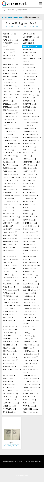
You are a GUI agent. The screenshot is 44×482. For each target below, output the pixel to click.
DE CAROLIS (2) (30, 134)
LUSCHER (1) (10, 232)
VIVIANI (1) (30, 406)
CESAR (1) (10, 110)
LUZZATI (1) (30, 232)
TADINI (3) (9, 375)
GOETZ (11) (29, 183)
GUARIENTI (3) (10, 192)
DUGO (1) (28, 153)
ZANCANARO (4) (11, 412)
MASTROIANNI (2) (31, 251)
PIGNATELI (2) (10, 302)
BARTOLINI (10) (10, 64)
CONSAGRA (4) (30, 122)
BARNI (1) (9, 58)
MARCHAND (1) (10, 241)
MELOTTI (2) (29, 256)
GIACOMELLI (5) (30, 180)
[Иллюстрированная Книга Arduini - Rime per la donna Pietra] (12, 430)
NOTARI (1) (9, 281)
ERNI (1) (27, 156)
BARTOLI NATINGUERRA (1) (32, 59)
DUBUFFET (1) (29, 150)
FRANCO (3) (10, 174)
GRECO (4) (10, 189)
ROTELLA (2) (10, 330)
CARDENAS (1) (31, 95)
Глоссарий (38, 461)
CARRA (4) (8, 101)
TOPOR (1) (9, 384)
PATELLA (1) (9, 293)
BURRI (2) (9, 79)
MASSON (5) (9, 250)
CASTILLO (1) (29, 107)
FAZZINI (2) (9, 168)
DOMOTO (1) (9, 147)
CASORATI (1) (30, 104)
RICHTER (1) (9, 320)
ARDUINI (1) (30, 46)
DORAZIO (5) (29, 147)
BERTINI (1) (29, 67)
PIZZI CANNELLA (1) (12, 305)
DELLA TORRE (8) (11, 144)
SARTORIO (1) (11, 339)
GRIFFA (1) (29, 189)
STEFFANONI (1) (30, 360)
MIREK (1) (26, 259)
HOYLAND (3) (29, 208)
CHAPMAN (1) (10, 113)
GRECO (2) (29, 186)
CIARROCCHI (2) (31, 116)
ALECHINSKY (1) (31, 37)
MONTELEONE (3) (31, 265)
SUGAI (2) (28, 366)
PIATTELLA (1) (10, 299)
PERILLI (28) (29, 293)
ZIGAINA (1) (30, 412)
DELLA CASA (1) (31, 140)
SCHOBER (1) (10, 345)
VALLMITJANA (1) (30, 394)
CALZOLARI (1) (31, 89)
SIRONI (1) (8, 354)
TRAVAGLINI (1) (31, 388)
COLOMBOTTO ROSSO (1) (11, 123)
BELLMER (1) (29, 64)
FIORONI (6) (30, 168)
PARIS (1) (11, 290)
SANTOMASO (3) (12, 336)
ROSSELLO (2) (30, 327)
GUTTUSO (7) (10, 202)
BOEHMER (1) (10, 73)
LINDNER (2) (30, 223)
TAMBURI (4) (29, 375)
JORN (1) (28, 214)
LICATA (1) (29, 220)
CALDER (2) (30, 86)
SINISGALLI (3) (31, 351)
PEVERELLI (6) (10, 296)
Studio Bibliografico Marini (13, 17)
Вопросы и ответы (22, 475)
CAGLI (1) (29, 83)
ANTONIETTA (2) (10, 44)
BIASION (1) (9, 70)
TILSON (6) (8, 381)
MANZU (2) (10, 238)
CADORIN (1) (9, 83)
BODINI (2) (29, 70)
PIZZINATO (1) (31, 305)
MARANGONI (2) (32, 238)
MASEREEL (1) (29, 247)
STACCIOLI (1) (10, 360)
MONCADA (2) (30, 262)
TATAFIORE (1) (31, 378)
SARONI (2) (29, 336)
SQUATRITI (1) (30, 357)
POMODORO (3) (10, 308)
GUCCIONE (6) (30, 192)
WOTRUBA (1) (9, 409)
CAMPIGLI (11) (11, 92)
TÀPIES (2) (9, 378)
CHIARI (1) (10, 116)
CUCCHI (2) (9, 131)
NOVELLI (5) (30, 281)
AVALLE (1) (9, 52)
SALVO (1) (26, 333)
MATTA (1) (9, 256)
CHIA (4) (28, 113)
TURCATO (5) (29, 391)
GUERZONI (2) (30, 195)
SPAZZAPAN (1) (10, 357)
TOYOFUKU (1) (31, 384)
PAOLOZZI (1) (30, 287)
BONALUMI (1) (31, 73)
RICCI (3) (8, 317)
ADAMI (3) (29, 34)
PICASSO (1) (29, 299)
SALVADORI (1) (10, 333)
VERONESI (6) (29, 400)
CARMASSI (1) (10, 98)
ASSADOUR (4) (28, 49)
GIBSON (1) (9, 183)
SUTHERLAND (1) (12, 369)
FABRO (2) (9, 162)
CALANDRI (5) (10, 86)
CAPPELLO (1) (11, 95)
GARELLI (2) (29, 177)
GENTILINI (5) (10, 180)
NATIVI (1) (29, 278)
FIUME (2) (9, 171)
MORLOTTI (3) (10, 272)
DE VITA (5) (9, 140)
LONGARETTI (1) (11, 229)
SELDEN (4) (28, 348)
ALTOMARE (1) (10, 40)
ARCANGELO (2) (28, 43)
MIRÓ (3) (7, 262)
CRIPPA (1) (29, 128)
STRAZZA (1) (9, 366)
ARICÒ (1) (9, 49)
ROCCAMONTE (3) (31, 321)
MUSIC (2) (8, 275)
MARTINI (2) (9, 244)
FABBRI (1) (29, 159)
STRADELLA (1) (30, 363)
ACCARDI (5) (9, 34)
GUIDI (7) (8, 198)
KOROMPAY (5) (11, 217)
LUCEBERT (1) (28, 229)
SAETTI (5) (29, 330)
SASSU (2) (28, 339)
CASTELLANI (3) (11, 107)
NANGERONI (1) (30, 275)
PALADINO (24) (11, 284)
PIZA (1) (29, 302)
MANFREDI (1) (30, 235)
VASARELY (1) (10, 397)
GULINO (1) (29, 198)
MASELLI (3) (9, 247)
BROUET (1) (30, 76)
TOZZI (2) (8, 388)
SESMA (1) (10, 351)
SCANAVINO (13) (11, 342)
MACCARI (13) (10, 235)
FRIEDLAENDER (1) (12, 177)
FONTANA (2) (29, 171)
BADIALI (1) (9, 55)
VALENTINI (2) (10, 394)
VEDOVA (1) (29, 397)
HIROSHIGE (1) (8, 208)
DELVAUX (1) (29, 144)
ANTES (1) (28, 40)
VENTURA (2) (9, 400)
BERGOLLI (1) (9, 67)
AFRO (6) (6, 37)
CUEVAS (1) (30, 131)
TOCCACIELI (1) (30, 381)
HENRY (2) (29, 205)
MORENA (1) (30, 269)
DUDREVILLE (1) (12, 153)
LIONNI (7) (8, 226)
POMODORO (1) (31, 308)
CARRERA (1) (29, 101)
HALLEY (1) (28, 202)
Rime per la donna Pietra (12, 444)
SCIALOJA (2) (9, 348)
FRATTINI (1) (30, 174)
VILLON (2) (9, 406)
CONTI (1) (28, 125)
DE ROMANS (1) (32, 137)
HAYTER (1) (12, 205)
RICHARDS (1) (29, 317)
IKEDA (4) (8, 211)
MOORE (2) (9, 269)
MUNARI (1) (29, 272)
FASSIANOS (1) (10, 165)
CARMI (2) (29, 98)
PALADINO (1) (31, 284)
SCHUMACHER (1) (31, 345)
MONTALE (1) (10, 265)
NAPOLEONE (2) (11, 278)
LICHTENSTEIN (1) (11, 223)
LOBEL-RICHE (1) (31, 226)
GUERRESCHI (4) (12, 195)
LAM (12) (9, 220)
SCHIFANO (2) (30, 342)
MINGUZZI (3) (10, 259)
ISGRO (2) (8, 214)
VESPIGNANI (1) (11, 403)
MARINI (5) (29, 241)
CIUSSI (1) (8, 119)
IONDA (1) (29, 211)
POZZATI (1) (10, 311)
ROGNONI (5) (10, 327)
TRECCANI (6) (10, 391)
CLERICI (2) (29, 119)
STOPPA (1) (9, 363)
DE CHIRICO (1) (11, 137)
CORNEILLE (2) (11, 128)
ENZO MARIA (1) (10, 156)
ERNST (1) (8, 159)
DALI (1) (8, 134)
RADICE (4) (29, 314)
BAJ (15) (28, 55)
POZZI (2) (29, 311)
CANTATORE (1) (32, 92)
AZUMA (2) (29, 52)
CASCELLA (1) (10, 104)
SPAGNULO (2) (31, 354)
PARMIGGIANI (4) (32, 290)
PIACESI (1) (29, 296)
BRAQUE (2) (10, 76)
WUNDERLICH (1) (30, 409)
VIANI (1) (29, 403)
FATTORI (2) (30, 165)
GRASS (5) (9, 186)
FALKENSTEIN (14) (31, 162)
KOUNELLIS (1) (30, 217)
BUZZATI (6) (29, 79)
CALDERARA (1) (11, 89)
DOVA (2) (8, 150)
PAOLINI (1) (9, 287)
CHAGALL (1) (29, 110)
